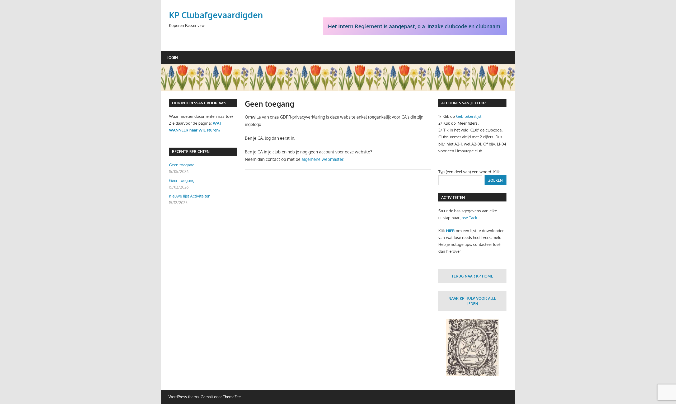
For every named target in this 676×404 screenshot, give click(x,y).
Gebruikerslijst (468, 116)
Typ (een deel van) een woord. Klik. (469, 171)
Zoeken (495, 180)
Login (172, 57)
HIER (450, 230)
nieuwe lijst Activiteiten (189, 196)
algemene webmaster (322, 159)
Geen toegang (182, 164)
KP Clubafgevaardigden (216, 15)
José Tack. (469, 217)
